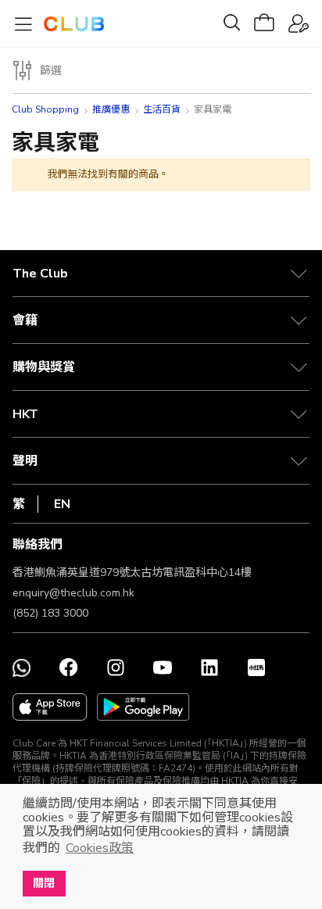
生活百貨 (162, 109)
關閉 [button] (44, 883)
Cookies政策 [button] (100, 848)
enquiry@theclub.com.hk (73, 592)
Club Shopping (45, 109)
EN (62, 504)
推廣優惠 (111, 109)
